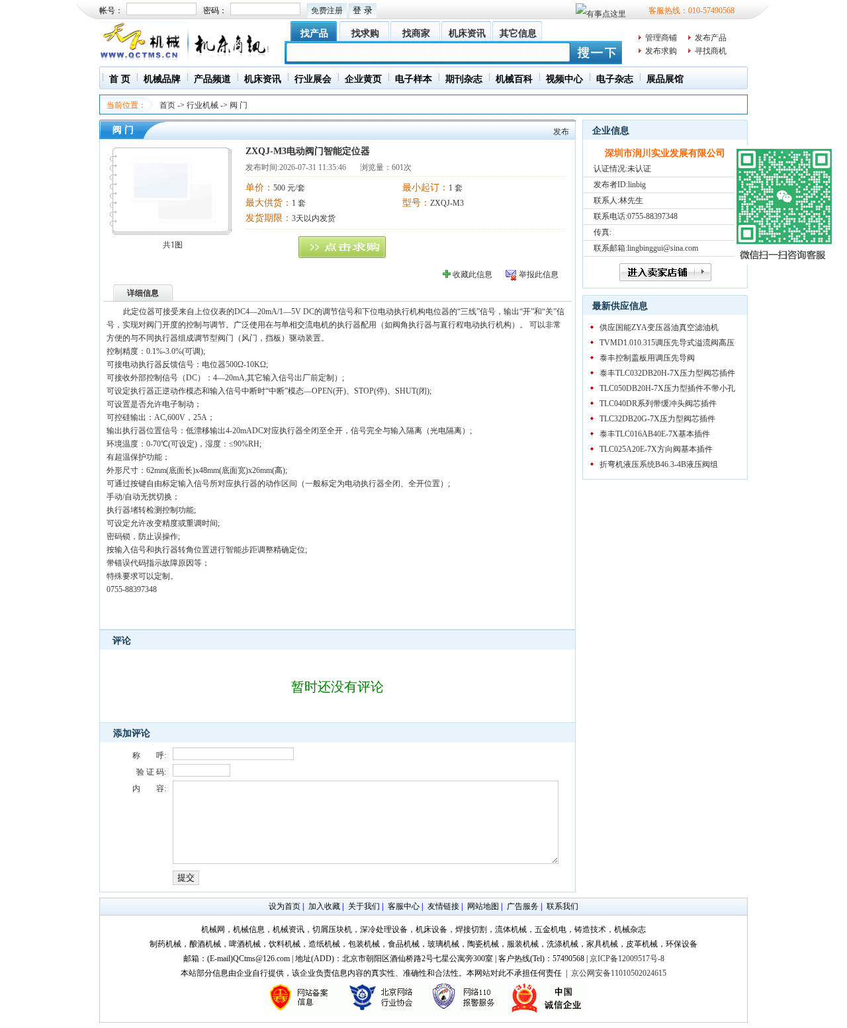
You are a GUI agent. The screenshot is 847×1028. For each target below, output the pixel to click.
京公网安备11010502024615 (618, 973)
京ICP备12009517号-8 (627, 958)
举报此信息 (538, 274)
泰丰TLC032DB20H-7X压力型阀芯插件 (667, 373)
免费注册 (327, 10)
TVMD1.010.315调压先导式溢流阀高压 (667, 342)
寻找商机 (711, 51)
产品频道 (212, 79)
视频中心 (564, 79)
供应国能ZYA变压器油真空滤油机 (659, 327)
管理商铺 (661, 37)
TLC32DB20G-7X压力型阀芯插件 (657, 418)
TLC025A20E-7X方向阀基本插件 (656, 449)
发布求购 (661, 51)
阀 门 (238, 105)
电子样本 (413, 79)
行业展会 (313, 79)
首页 (167, 105)
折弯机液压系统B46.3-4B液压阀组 (659, 464)
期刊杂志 (463, 79)
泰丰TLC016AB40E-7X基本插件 (655, 434)
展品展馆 (665, 79)
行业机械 (202, 105)
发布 (561, 131)
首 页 (119, 79)
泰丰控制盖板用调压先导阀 (647, 358)
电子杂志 (614, 79)
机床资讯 (467, 33)
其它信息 (518, 33)
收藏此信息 (472, 274)
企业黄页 (363, 79)
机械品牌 (162, 79)
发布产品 (711, 37)
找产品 (314, 33)
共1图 (173, 244)
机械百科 (514, 79)
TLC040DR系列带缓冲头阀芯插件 (658, 403)
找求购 (365, 33)
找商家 (416, 33)
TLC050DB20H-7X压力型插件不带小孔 (667, 388)
